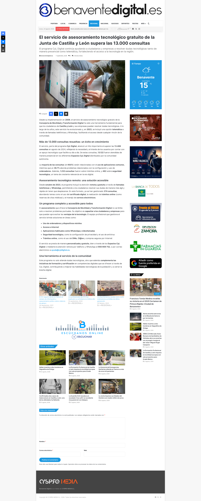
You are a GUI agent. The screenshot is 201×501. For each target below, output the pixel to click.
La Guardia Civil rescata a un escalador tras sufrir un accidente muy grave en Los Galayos (81, 398)
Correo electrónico (46, 450)
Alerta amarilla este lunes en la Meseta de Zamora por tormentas (152, 316)
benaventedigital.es (47, 56)
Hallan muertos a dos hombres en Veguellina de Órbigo (89, 29)
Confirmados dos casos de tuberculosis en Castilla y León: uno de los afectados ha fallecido (52, 398)
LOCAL (63, 23)
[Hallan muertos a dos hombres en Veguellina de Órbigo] (52, 357)
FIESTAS (135, 23)
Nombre (42, 441)
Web (85, 450)
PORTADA (54, 23)
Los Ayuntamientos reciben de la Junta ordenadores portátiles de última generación (110, 299)
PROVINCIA (83, 23)
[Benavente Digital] (100, 10)
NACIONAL (104, 23)
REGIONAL (94, 23)
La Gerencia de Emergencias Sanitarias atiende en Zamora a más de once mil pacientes (111, 369)
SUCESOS (115, 23)
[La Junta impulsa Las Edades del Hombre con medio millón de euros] (112, 386)
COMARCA (72, 23)
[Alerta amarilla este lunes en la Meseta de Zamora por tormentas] (135, 317)
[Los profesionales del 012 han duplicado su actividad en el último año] (81, 288)
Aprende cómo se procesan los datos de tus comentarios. (87, 464)
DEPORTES (125, 23)
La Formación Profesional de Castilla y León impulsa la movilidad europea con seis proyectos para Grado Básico (152, 354)
